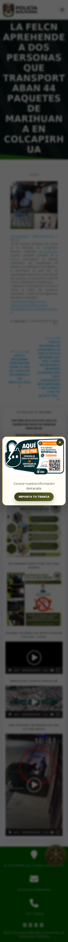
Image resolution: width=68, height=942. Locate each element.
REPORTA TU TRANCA (34, 496)
